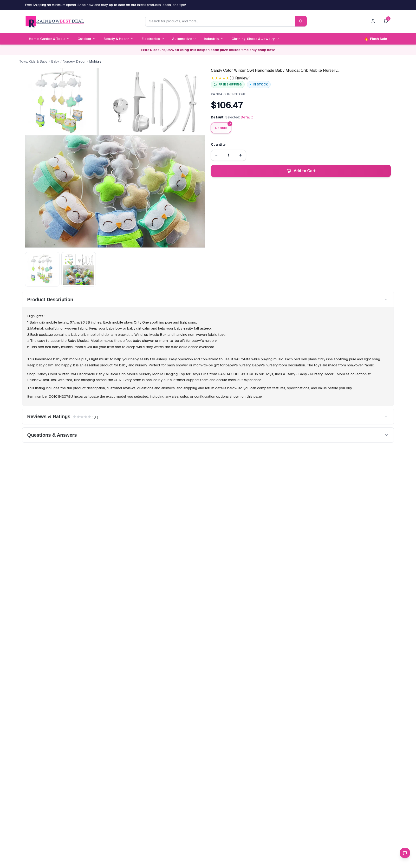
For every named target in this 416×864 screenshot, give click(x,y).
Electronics (151, 39)
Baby (55, 61)
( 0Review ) (240, 78)
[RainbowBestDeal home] (54, 21)
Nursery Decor (74, 61)
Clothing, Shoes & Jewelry (253, 39)
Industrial (212, 39)
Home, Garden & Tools (47, 39)
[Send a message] (405, 853)
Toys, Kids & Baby (33, 61)
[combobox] (220, 21)
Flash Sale (375, 39)
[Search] (301, 21)
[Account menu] (373, 21)
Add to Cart (305, 170)
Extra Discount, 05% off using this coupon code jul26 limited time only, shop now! (208, 50)
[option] (221, 128)
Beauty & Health (117, 39)
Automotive (182, 39)
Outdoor (84, 39)
